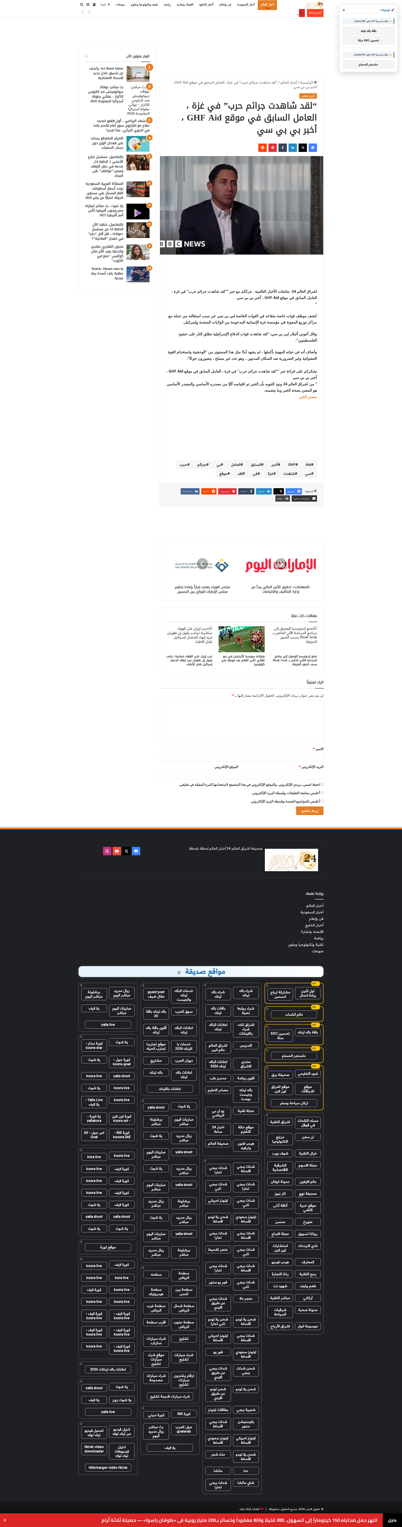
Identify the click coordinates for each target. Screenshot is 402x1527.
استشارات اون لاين (280, 1248)
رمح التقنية (307, 1274)
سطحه (156, 1274)
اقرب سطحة (156, 1322)
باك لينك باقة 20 (156, 1013)
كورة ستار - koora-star (94, 1045)
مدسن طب (218, 1078)
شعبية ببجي (245, 1410)
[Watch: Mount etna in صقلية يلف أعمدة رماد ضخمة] (137, 274)
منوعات (120, 4)
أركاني (308, 1298)
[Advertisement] (201, 30)
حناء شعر (218, 1454)
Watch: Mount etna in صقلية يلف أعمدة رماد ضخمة (107, 273)
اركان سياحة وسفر (294, 1103)
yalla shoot (156, 1107)
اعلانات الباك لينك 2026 (218, 1064)
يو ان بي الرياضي (218, 1113)
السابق (256, 464)
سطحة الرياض (183, 1275)
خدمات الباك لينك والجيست (183, 995)
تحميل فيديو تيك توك (94, 1432)
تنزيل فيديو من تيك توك (121, 1431)
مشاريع (156, 1060)
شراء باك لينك (246, 993)
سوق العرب (184, 1011)
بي (218, 464)
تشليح (184, 1338)
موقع (223, 473)
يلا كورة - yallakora (94, 1118)
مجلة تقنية (246, 1111)
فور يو (218, 1352)
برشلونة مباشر (156, 1121)
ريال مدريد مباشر (184, 1138)
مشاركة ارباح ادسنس (280, 994)
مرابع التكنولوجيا (280, 1139)
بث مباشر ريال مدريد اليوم (156, 1431)
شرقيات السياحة (280, 1312)
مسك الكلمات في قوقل (308, 1122)
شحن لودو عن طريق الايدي (218, 1393)
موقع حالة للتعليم (246, 1129)
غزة (270, 473)
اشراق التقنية (280, 1122)
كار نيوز (280, 1193)
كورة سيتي (156, 1415)
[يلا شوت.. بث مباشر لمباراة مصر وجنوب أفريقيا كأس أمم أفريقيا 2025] (137, 211)
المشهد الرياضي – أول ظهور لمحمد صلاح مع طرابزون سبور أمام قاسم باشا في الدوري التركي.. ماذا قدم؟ (121, 125)
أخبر (274, 464)
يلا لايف (170, 1447)
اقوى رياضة (246, 1078)
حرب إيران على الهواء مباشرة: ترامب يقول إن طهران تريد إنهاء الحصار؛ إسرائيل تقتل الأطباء (189, 660)
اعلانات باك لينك (184, 1074)
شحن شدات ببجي (246, 1370)
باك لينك (156, 1072)
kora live (94, 1157)
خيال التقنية (308, 1153)
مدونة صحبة (308, 1310)
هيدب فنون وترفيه (245, 1145)
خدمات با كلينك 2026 (183, 1046)
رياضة (167, 4)
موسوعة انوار (308, 1326)
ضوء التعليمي (308, 1073)
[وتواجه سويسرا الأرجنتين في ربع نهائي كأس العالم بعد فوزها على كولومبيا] (242, 639)
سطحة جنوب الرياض (184, 1324)
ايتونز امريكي (218, 1200)
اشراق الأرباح (280, 1326)
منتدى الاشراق (245, 1064)
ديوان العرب (184, 1060)
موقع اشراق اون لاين (280, 1088)
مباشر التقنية (280, 1298)
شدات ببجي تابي (218, 1186)
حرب (183, 464)
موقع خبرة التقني (308, 1207)
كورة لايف (122, 1169)
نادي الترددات (308, 1246)
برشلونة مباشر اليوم (94, 994)
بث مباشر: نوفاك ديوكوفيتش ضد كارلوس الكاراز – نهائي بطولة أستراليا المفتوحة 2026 (105, 94)
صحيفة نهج (308, 1193)
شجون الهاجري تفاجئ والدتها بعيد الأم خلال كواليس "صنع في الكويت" (107, 253)
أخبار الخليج (206, 4)
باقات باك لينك (218, 1010)
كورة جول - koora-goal (122, 1061)
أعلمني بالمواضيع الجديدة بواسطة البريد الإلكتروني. (285, 801)
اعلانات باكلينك (170, 1089)
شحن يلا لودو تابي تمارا (218, 1321)
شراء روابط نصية (245, 1010)
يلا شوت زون (121, 1400)
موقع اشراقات (308, 1088)
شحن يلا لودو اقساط (218, 1219)
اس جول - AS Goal (94, 1134)
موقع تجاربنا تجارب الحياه (156, 1046)
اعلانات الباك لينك (218, 1026)
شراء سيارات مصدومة (156, 1377)
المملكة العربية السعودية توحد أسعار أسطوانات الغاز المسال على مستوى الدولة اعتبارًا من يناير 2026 (104, 190)
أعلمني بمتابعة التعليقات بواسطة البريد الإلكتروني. (285, 793)
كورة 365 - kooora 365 (122, 1134)
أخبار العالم (267, 4)
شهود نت (280, 1286)
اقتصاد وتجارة (185, 4)
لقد (240, 473)
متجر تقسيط (218, 1249)
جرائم (201, 464)
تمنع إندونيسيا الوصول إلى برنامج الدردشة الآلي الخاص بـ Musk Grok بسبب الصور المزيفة (295, 660)
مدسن (280, 1222)
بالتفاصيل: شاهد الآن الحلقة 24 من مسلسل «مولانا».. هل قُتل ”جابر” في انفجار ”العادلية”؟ (105, 231)
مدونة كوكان (280, 1181)
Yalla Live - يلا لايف (94, 1102)
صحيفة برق (280, 1075)
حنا (246, 1471)
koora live (94, 1076)
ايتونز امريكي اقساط (218, 1337)
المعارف (308, 1262)
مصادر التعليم (218, 1090)
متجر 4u (245, 1298)
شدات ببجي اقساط (246, 1168)
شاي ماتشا (246, 1482)
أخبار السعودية (246, 4)
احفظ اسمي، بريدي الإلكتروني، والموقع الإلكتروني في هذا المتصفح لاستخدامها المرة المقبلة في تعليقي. (249, 784)
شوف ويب (280, 1153)
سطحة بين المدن (183, 1291)
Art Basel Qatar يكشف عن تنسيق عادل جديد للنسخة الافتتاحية (106, 73)
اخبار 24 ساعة (218, 1129)
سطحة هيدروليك (156, 1291)
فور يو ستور (218, 1282)
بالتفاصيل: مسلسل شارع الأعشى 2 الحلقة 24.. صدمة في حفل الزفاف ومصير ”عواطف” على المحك (105, 166)
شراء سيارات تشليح (183, 1357)
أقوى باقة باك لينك (156, 1030)
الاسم (318, 749)
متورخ (308, 1222)
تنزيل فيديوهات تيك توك (122, 1451)
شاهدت (289, 473)
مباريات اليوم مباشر (183, 1121)
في (255, 473)
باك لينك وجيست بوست (246, 1094)
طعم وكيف (308, 1286)
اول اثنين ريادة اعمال (308, 993)
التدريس (246, 1045)
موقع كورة (108, 1247)
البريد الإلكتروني (311, 766)
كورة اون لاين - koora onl (121, 1118)
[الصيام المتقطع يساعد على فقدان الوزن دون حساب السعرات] (137, 144)
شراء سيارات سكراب (156, 1340)
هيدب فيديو (280, 1262)
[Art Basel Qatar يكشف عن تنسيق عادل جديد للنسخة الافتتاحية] (137, 74)
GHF (291, 464)
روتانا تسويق (308, 1234)
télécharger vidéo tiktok (108, 1467)
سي (308, 473)
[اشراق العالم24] (313, 4)
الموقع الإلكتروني (226, 766)
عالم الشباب (294, 1014)
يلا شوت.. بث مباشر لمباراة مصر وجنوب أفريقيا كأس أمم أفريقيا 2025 (104, 211)
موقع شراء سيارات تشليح (156, 1359)
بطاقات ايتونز (218, 1410)
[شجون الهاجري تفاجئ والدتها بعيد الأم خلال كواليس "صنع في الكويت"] (137, 252)
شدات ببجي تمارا (218, 1170)
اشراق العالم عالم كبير (218, 1047)
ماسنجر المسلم (294, 1055)
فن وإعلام (225, 4)
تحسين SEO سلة (280, 1035)
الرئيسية (307, 82)
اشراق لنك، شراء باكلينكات (245, 1028)
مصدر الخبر (308, 396)
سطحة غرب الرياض (156, 1308)
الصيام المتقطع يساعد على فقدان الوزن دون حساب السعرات (107, 143)
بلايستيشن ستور (246, 1424)
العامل (236, 464)
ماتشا (218, 1471)
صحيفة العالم (218, 1143)
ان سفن (308, 1137)
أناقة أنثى (280, 1205)
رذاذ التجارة (280, 1274)
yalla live (108, 1024)
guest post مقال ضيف (156, 994)
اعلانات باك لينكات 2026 (108, 1369)
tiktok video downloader (94, 1449)
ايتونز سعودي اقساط (246, 1219)
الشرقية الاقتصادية (280, 1167)
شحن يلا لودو (246, 1389)
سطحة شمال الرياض (184, 1308)
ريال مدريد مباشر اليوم (121, 993)
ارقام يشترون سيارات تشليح (184, 1379)
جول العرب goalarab (183, 1429)
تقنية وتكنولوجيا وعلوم (144, 4)
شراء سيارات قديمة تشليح (170, 1396)
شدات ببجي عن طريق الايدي (218, 1302)
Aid (308, 464)
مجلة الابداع (280, 1234)
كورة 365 (184, 1414)
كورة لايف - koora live (121, 1315)
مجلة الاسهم (308, 1165)
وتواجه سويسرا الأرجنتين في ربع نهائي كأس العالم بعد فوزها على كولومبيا (243, 660)
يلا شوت (184, 1106)
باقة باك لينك (308, 1032)
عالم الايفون (308, 1181)
